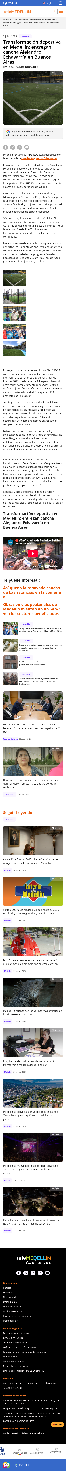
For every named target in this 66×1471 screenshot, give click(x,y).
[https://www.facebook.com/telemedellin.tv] (18, 1273)
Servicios (7, 1292)
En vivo (58, 1424)
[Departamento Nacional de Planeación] (15, 1451)
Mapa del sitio (10, 1320)
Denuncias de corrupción (16, 1366)
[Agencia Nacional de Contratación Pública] (34, 1451)
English (49, 3)
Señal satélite (10, 1356)
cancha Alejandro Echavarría (39, 158)
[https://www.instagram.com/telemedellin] (40, 1273)
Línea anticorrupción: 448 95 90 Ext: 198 (23, 1370)
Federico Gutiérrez (10, 739)
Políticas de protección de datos (19, 1347)
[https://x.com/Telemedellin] (25, 1273)
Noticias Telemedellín (27, 66)
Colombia (26, 674)
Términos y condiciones (15, 1342)
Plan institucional (12, 1306)
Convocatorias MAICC (14, 1361)
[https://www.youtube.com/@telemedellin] (47, 1273)
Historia (7, 1287)
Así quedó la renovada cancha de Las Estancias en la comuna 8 (32, 592)
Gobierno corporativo (14, 1311)
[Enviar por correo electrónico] (26, 147)
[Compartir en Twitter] (12, 147)
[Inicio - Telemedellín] (17, 11)
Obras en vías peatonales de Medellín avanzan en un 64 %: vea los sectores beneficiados (31, 609)
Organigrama (10, 1301)
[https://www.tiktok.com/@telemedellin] (33, 1273)
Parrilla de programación (16, 1333)
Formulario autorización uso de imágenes (24, 1351)
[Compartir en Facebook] (5, 147)
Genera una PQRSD (13, 1337)
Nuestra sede (10, 1297)
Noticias (13, 19)
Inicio (5, 19)
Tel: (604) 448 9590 (12, 1387)
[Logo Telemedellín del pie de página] (33, 1259)
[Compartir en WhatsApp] (19, 147)
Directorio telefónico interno (17, 1316)
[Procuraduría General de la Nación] (52, 1452)
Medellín (23, 19)
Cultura (7, 1180)
